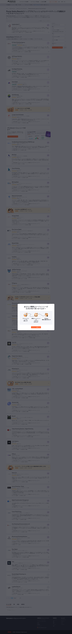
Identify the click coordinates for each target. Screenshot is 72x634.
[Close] (53, 305)
